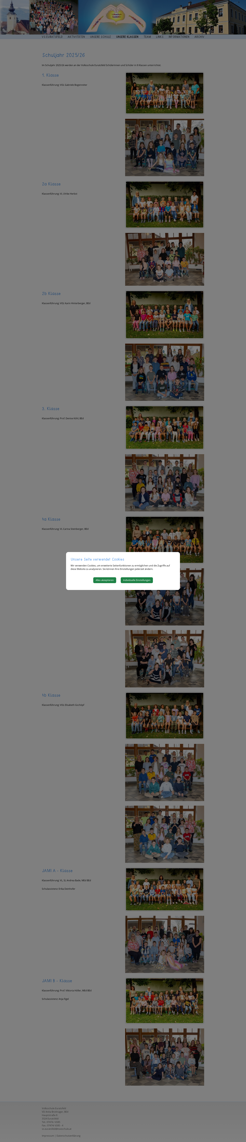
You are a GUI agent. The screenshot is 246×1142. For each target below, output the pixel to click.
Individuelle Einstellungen (136, 580)
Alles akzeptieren (105, 580)
